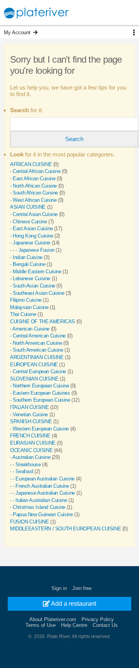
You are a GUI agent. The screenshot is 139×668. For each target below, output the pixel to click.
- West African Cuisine (33, 200)
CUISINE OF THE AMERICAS (42, 321)
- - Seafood (21, 471)
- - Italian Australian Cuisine (38, 500)
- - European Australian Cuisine (42, 479)
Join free (82, 588)
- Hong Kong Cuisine (31, 236)
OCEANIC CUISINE (31, 450)
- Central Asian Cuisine (34, 214)
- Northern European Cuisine (39, 386)
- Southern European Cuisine (40, 400)
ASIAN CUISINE (28, 207)
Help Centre (74, 625)
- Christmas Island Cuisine (37, 507)
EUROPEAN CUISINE (34, 364)
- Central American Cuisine (38, 336)
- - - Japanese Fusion (32, 250)
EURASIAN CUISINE (33, 443)
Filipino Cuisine (26, 300)
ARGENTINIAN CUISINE (37, 357)
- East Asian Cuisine (31, 228)
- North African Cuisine (33, 186)
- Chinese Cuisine (28, 221)
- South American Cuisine (36, 350)
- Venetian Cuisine (29, 414)
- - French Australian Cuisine (39, 486)
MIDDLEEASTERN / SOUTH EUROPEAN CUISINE (65, 529)
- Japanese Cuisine (30, 243)
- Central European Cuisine (38, 371)
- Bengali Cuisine (27, 264)
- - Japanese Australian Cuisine (42, 493)
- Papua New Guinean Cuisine (41, 514)
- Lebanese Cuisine (30, 278)
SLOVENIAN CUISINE (34, 379)
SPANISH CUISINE (31, 421)
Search (74, 139)
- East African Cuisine (32, 178)
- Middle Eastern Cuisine (35, 271)
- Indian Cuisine (26, 257)
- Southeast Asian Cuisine (37, 293)
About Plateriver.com (52, 619)
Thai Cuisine (23, 314)
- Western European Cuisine (39, 429)
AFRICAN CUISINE (31, 164)
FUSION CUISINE (29, 522)
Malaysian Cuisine (29, 307)
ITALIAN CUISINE (29, 407)
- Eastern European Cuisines (40, 393)
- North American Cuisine (36, 343)
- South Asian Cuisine (32, 286)
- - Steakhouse (25, 464)
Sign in (59, 588)
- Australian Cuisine (30, 457)
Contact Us (105, 625)
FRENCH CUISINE (30, 436)
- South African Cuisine (34, 193)
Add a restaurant (73, 603)
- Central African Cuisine (35, 171)
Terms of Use (40, 625)
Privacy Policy (97, 619)
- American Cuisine (29, 329)
